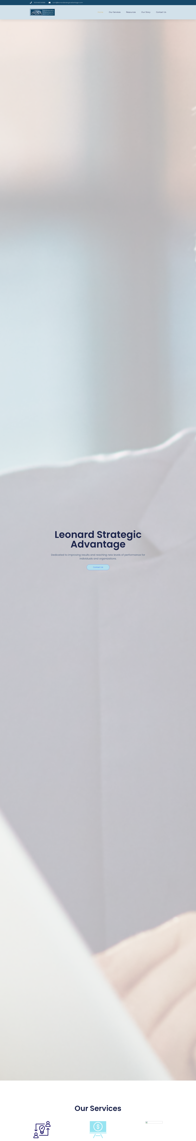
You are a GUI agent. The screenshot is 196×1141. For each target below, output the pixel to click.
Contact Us (161, 12)
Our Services (114, 12)
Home (100, 12)
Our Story (145, 12)
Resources (131, 12)
